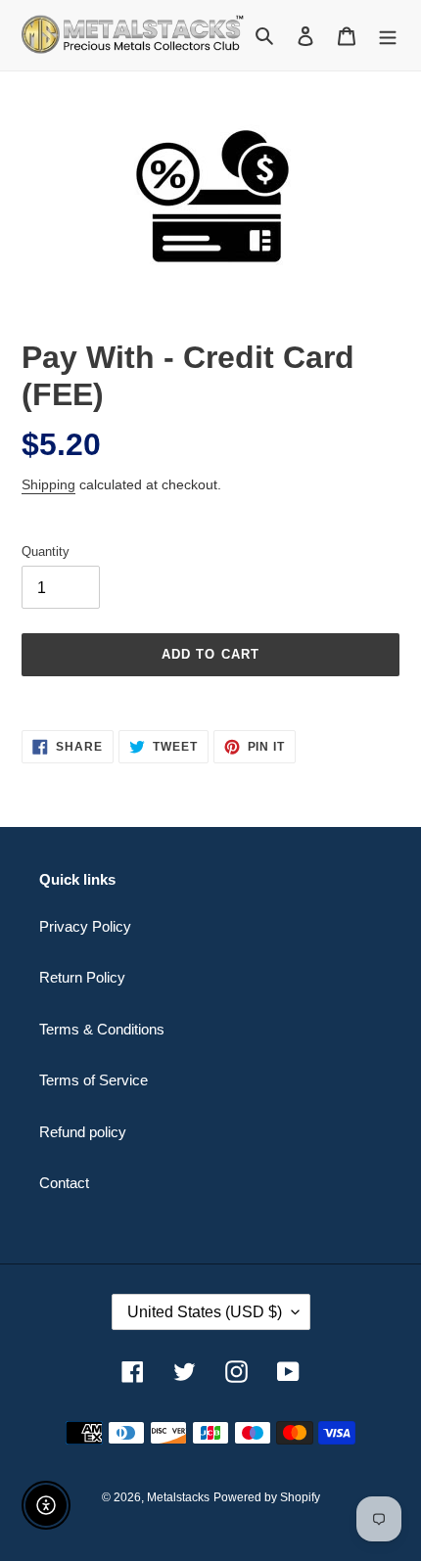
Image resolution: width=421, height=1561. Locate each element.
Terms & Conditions (101, 1029)
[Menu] (387, 36)
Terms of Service (93, 1080)
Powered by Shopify (266, 1497)
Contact (64, 1182)
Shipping (48, 484)
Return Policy (82, 977)
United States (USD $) (204, 1312)
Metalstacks (178, 1497)
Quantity (46, 551)
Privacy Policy (85, 926)
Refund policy (82, 1132)
